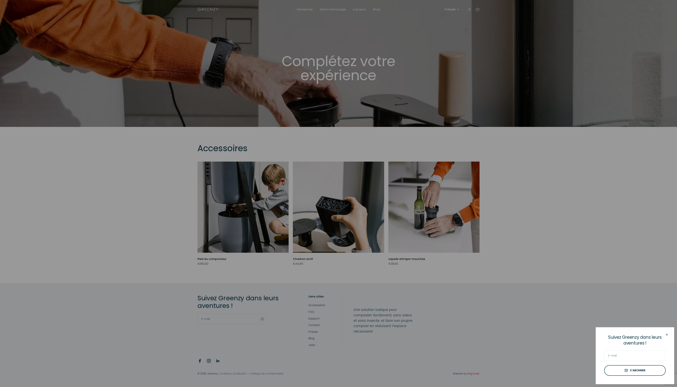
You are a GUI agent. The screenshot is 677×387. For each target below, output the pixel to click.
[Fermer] (667, 334)
